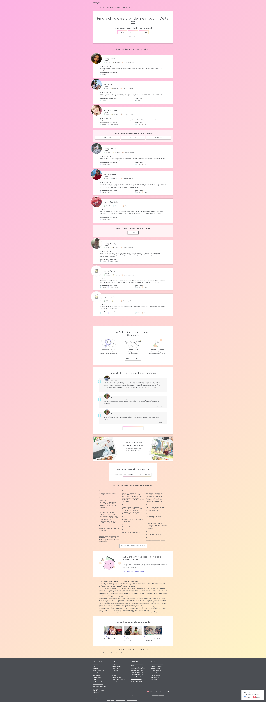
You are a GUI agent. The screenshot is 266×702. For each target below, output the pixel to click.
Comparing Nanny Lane (99, 686)
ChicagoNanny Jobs (137, 670)
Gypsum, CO (134, 513)
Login (158, 3)
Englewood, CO (111, 537)
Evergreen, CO (103, 541)
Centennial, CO (112, 516)
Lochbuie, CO (149, 498)
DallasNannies (155, 677)
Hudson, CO (126, 521)
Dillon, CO (116, 528)
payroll (129, 585)
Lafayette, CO (150, 493)
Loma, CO (157, 498)
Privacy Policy (110, 700)
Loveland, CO (158, 501)
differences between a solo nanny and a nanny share (124, 590)
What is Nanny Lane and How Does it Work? (132, 639)
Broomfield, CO (103, 507)
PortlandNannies (155, 673)
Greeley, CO (125, 512)
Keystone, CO (136, 532)
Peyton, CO (157, 525)
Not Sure (144, 32)
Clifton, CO (115, 518)
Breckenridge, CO (103, 505)
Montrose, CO (163, 507)
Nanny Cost (115, 681)
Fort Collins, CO (126, 496)
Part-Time (133, 32)
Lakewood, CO (158, 493)
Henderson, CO (126, 519)
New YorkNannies (156, 670)
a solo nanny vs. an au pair (121, 591)
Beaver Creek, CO (103, 502)
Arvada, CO (102, 493)
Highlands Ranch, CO (137, 519)
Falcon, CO (125, 493)
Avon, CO (101, 494)
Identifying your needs (130, 637)
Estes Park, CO (108, 539)
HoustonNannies (155, 675)
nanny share (138, 591)
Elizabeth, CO (102, 537)
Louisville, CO (149, 501)
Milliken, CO (155, 507)
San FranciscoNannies (157, 664)
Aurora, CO (115, 493)
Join (168, 3)
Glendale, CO (135, 507)
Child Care (101, 7)
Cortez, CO (113, 521)
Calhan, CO (102, 513)
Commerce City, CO (104, 521)
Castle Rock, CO (103, 516)
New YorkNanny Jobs (137, 672)
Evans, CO (116, 539)
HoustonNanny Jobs (137, 676)
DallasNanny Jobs (136, 679)
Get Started (133, 232)
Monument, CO (151, 508)
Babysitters (106, 652)
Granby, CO (125, 510)
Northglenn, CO (150, 518)
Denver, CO (109, 528)
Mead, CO (148, 507)
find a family (144, 608)
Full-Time (122, 32)
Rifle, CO (148, 534)
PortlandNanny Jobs (137, 674)
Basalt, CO (108, 500)
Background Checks (98, 675)
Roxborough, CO (156, 534)
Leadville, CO (149, 496)
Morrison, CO (159, 508)
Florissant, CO (126, 494)
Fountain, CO (136, 498)
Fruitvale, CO (126, 501)
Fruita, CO (141, 499)
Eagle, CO (101, 536)
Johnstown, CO (126, 527)
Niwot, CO (158, 516)
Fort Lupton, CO (136, 496)
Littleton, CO (157, 496)
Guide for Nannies (98, 684)
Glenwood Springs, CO (128, 508)
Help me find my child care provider (137, 474)
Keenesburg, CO (126, 532)
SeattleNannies (155, 679)
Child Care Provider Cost (119, 679)
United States (109, 7)
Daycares (114, 675)
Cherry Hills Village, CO (105, 518)
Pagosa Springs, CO (151, 523)
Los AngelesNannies (156, 666)
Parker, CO (161, 523)
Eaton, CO (107, 536)
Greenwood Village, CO (135, 512)
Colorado (117, 7)
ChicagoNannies (155, 668)
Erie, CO (101, 539)
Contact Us (96, 692)
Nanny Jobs (119, 652)
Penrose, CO (149, 525)
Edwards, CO (115, 536)
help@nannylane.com (158, 695)
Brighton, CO (112, 505)
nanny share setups (145, 607)
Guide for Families (98, 681)
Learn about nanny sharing (133, 456)
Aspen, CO (109, 493)
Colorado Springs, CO (105, 519)
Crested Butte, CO (110, 523)
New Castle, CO (150, 516)
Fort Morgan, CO (127, 498)
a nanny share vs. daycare (154, 590)
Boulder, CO (110, 503)
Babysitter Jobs (98, 652)
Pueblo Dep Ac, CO (152, 527)
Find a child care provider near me (133, 545)
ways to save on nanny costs (148, 603)
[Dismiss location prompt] (262, 691)
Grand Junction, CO (134, 510)
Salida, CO (149, 540)
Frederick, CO (133, 499)
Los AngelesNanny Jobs (138, 668)
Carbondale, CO (103, 514)
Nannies (113, 652)
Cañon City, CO (110, 513)
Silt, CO (163, 540)
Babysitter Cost (116, 677)
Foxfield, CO (125, 499)
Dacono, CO (102, 528)
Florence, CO (132, 493)
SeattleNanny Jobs (136, 681)
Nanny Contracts (98, 677)
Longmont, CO (159, 499)
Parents (95, 666)
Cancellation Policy (132, 700)
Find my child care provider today (133, 428)
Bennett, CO (112, 502)
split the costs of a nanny (117, 607)
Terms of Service (120, 700)
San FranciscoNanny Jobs (137, 664)
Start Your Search (133, 358)
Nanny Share (96, 668)
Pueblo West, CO (150, 528)
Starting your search (109, 637)
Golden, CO (139, 508)
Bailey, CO (101, 500)
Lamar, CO (149, 494)
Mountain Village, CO (152, 510)
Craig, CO (101, 523)
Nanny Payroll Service (99, 670)
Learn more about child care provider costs (135, 571)
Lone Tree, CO (150, 499)
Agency (95, 679)
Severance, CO (156, 540)
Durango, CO (102, 530)
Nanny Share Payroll (98, 673)
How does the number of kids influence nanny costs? (152, 639)
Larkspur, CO (156, 494)
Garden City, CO (126, 507)
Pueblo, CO (164, 525)
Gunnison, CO (126, 513)
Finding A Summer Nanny (111, 639)
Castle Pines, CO (112, 514)
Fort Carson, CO (135, 494)
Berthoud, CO (102, 503)
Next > (133, 320)
